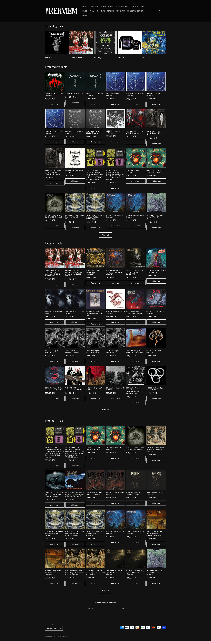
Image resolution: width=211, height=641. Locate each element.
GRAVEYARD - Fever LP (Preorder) (133, 171)
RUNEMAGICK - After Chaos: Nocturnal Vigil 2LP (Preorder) (74, 217)
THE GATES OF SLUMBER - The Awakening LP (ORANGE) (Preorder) (155, 533)
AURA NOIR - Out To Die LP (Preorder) (115, 493)
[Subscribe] (122, 608)
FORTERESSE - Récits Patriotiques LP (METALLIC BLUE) (94, 313)
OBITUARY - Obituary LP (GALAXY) (154, 351)
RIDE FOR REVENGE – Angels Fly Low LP (115, 312)
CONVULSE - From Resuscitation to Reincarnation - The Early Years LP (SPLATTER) (134, 391)
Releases (49, 57)
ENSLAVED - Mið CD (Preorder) (153, 95)
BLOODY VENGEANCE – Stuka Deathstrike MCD (134, 312)
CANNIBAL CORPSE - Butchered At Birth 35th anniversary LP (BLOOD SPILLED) (73, 273)
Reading (97, 57)
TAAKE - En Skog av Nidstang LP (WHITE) (92, 351)
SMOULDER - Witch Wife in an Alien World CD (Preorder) (155, 573)
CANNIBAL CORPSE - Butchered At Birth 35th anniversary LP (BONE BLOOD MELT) (53, 273)
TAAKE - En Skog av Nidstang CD (51, 351)
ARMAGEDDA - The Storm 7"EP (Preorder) (74, 171)
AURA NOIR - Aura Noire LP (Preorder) (155, 493)
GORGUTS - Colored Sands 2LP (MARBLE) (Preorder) (54, 216)
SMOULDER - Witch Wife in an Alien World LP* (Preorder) (155, 217)
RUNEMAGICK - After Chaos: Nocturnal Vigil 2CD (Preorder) (54, 533)
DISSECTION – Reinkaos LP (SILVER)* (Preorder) (95, 132)
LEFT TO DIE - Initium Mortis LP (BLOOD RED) (156, 271)
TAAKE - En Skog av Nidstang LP (112, 351)
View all (105, 235)
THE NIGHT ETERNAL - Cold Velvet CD (74, 312)
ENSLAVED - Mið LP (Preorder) (112, 95)
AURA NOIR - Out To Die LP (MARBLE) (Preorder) (95, 493)
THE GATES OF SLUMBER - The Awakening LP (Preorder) (54, 573)
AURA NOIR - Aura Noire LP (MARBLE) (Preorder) (135, 493)
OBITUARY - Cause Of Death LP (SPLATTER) (155, 312)
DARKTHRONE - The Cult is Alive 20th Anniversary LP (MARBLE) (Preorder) (54, 494)
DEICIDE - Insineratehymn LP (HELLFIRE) (155, 389)
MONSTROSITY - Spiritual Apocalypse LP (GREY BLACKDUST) (134, 272)
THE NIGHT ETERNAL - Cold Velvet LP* (54, 312)
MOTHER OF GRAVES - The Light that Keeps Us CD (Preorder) (115, 573)
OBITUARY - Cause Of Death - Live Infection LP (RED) (54, 389)
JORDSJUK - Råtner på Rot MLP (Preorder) (114, 132)
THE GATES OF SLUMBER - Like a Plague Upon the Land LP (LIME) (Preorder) (75, 573)
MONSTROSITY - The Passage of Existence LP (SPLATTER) (114, 272)
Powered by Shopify (62, 636)
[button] (154, 10)
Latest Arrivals (75, 57)
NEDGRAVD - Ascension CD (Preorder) (54, 95)
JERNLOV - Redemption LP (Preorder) (114, 216)
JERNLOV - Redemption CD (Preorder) (135, 216)
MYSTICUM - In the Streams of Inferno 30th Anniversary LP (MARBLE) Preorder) (74, 494)
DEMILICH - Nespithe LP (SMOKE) (94, 389)
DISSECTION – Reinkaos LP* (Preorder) (74, 132)
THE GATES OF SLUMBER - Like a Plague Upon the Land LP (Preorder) (95, 573)
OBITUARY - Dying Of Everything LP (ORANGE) (134, 351)
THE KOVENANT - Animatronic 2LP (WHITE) (73, 389)
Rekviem (53, 636)
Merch (121, 57)
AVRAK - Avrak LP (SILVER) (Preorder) (94, 95)
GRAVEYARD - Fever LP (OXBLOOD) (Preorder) (154, 171)
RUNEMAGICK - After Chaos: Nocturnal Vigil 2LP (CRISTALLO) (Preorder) (95, 217)
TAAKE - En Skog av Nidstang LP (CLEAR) (72, 351)
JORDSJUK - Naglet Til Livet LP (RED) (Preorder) (135, 132)
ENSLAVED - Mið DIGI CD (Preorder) (53, 132)
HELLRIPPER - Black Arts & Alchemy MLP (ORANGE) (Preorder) (155, 449)
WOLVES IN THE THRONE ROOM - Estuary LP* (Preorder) (154, 133)
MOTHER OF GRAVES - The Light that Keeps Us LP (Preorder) (135, 573)
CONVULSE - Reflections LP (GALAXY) (115, 389)
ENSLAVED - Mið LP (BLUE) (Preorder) (135, 95)
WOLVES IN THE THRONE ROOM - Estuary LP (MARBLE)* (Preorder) (53, 172)
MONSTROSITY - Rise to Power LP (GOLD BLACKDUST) (94, 272)
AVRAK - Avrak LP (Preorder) (75, 94)
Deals (144, 57)
